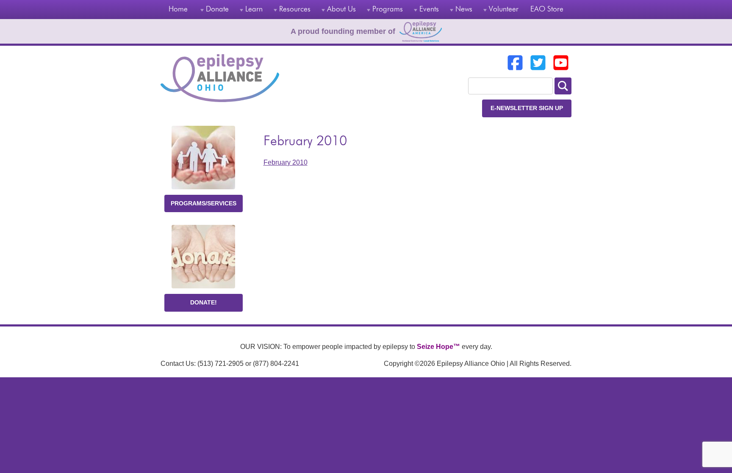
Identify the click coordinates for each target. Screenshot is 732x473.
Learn (254, 9)
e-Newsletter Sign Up (527, 108)
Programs (387, 9)
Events (429, 9)
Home (178, 9)
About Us (341, 9)
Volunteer (503, 9)
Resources (295, 9)
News (463, 9)
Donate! (203, 302)
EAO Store (546, 9)
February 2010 (285, 162)
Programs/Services (203, 203)
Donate (217, 9)
